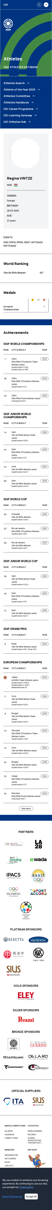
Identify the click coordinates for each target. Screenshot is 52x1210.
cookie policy (26, 1187)
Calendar (9, 1134)
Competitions (11, 1138)
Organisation (11, 1155)
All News (9, 1131)
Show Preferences (12, 1196)
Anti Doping (10, 1158)
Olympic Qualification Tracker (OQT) (34, 1140)
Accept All (31, 1196)
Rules (7, 1162)
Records (32, 1134)
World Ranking (35, 1131)
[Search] (39, 4)
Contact (9, 1166)
